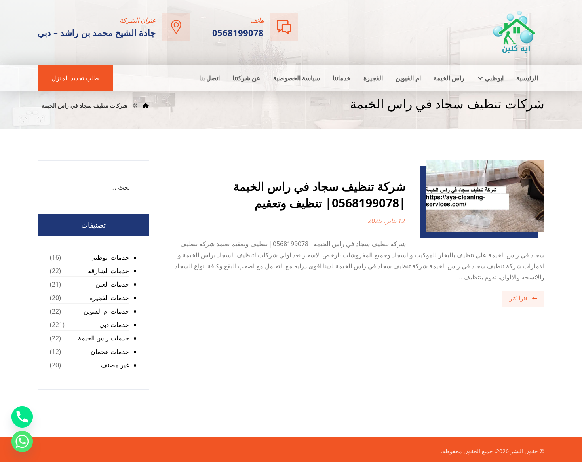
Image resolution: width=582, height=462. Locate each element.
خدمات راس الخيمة (103, 338)
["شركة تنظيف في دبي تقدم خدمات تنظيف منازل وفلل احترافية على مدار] (514, 32)
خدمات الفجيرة (109, 297)
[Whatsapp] (22, 441)
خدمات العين (112, 284)
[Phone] (22, 417)
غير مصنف (115, 365)
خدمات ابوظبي (109, 257)
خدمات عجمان (110, 351)
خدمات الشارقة (108, 270)
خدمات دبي (114, 324)
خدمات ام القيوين (106, 311)
